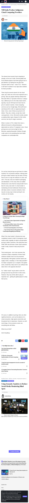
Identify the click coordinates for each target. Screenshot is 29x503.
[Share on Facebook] (16, 341)
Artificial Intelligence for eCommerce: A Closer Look (12, 477)
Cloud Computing (24, 351)
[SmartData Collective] (5, 1)
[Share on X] (19, 341)
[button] (25, 496)
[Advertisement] (14, 58)
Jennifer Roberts (8, 395)
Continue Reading (14, 451)
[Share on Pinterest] (23, 341)
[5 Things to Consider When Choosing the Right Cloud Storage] (14, 208)
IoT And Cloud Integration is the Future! (13, 227)
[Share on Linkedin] (26, 341)
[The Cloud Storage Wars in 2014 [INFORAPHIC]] (24, 350)
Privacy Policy (10, 497)
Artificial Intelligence (5, 479)
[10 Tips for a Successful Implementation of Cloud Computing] (24, 357)
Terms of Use (17, 497)
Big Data (11, 473)
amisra (6, 19)
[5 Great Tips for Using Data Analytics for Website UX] (4, 472)
